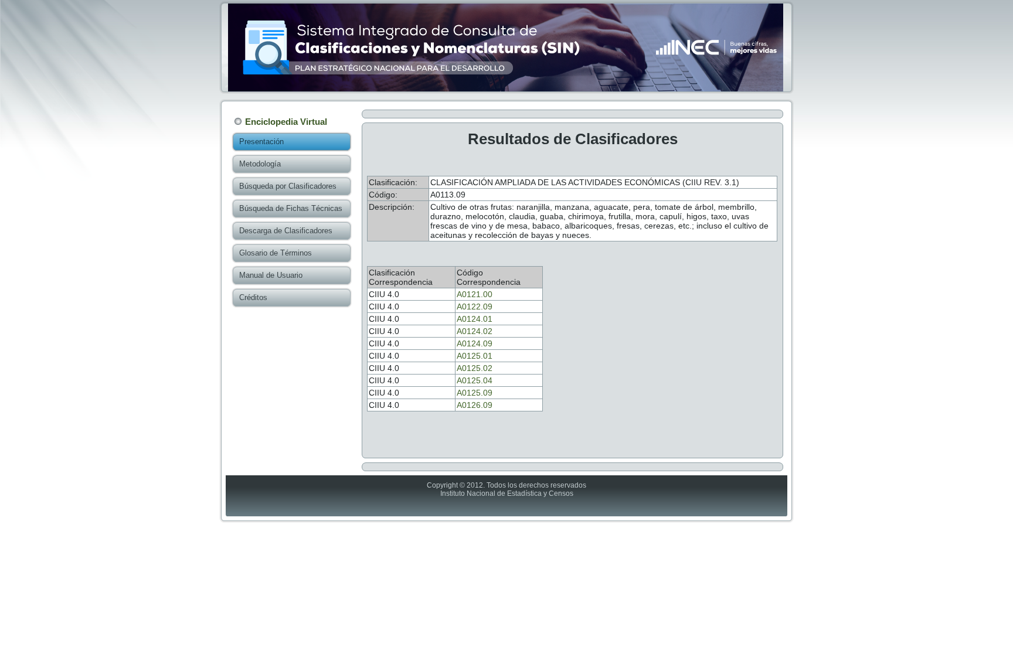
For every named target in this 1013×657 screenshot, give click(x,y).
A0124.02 (474, 331)
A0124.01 (474, 319)
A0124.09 (474, 343)
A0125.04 (474, 380)
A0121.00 (474, 294)
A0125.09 (474, 392)
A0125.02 (474, 368)
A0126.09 (474, 405)
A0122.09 (474, 306)
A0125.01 (474, 355)
